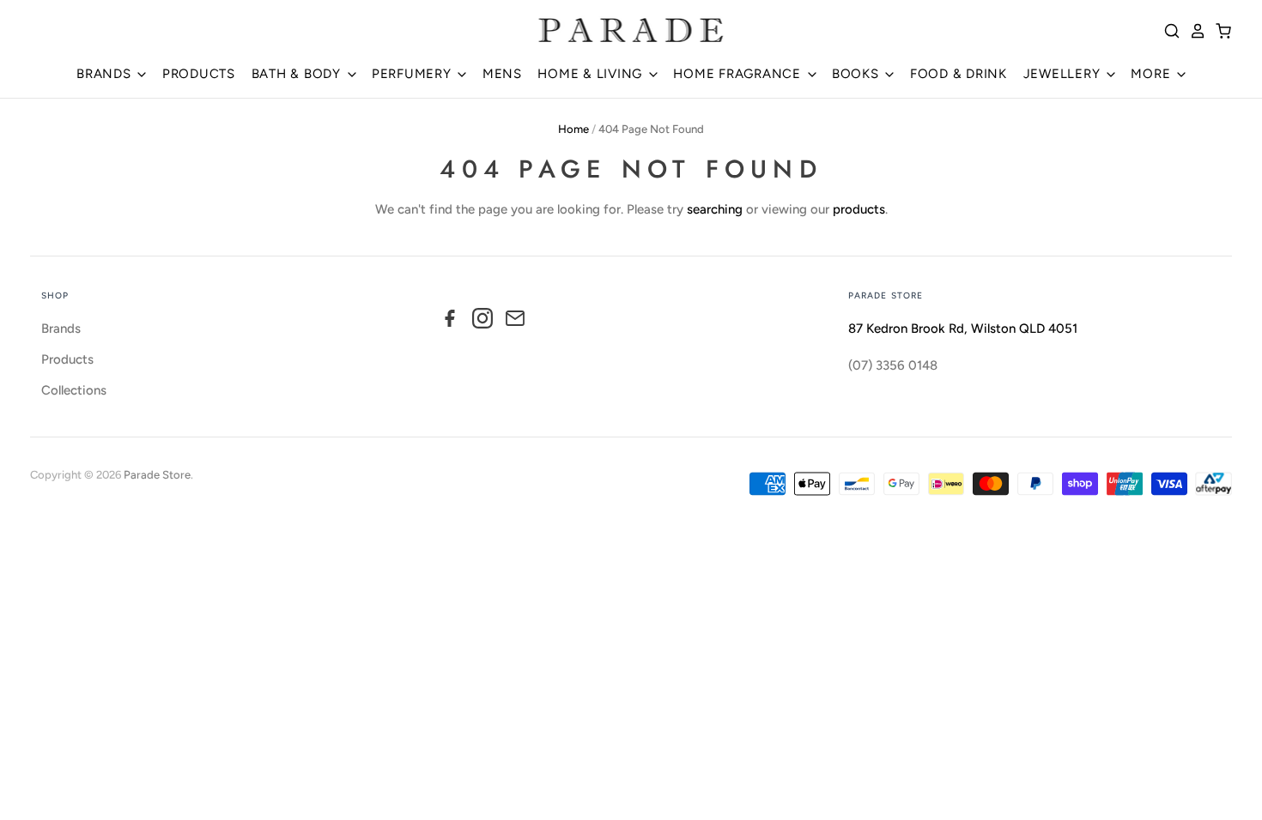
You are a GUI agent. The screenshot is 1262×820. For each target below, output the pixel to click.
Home (573, 129)
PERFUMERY (414, 73)
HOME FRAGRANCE (738, 73)
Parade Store (157, 474)
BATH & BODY (298, 73)
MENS (502, 73)
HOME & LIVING (591, 73)
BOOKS (857, 73)
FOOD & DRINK (958, 73)
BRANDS (105, 73)
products (859, 209)
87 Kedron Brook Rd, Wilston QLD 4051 (962, 328)
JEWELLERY (1064, 73)
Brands (61, 328)
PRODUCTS (198, 73)
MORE (1152, 73)
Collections (73, 390)
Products (67, 359)
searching (715, 209)
